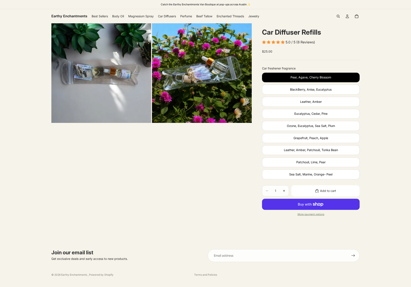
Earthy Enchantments (74, 274)
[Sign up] (353, 255)
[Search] (338, 16)
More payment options (311, 214)
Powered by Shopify (101, 274)
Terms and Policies (205, 274)
